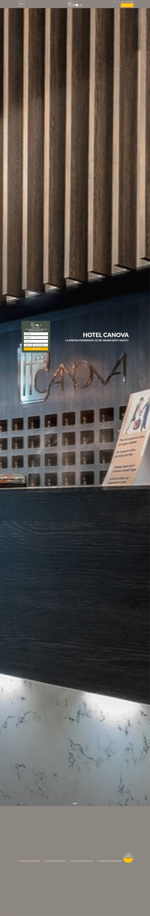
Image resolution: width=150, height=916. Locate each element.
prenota (144, 465)
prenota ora (127, 5)
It (116, 1)
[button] (21, 4)
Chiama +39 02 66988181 (127, 1)
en (119, 1)
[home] (75, 4)
